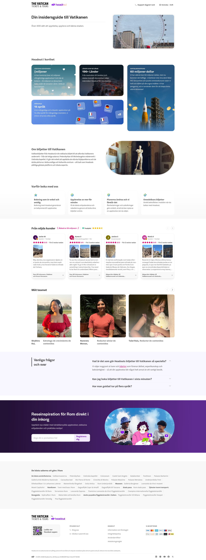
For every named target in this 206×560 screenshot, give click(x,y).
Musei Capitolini (37, 487)
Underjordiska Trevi (153, 480)
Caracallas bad (66, 480)
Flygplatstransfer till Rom (41, 491)
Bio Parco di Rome (82, 480)
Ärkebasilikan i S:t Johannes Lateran (46, 483)
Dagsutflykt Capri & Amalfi (88, 487)
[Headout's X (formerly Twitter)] (173, 557)
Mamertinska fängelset (73, 483)
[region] (103, 320)
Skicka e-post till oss (80, 534)
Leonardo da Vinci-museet (151, 483)
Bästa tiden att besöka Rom (69, 495)
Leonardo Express (78, 491)
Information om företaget (118, 530)
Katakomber (135, 476)
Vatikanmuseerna (60, 476)
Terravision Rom (61, 491)
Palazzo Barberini (161, 476)
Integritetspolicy (114, 534)
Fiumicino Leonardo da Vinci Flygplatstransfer (106, 491)
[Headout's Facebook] (169, 557)
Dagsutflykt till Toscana (111, 487)
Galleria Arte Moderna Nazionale (44, 480)
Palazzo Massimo (118, 480)
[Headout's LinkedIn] (156, 557)
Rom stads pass (139, 487)
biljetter (122, 366)
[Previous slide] (167, 290)
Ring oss (75, 530)
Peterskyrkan (75, 476)
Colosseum (104, 476)
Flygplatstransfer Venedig (41, 499)
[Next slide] (173, 228)
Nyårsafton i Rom (49, 495)
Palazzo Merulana (135, 480)
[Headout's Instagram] (160, 557)
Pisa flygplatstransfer (63, 499)
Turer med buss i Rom (66, 487)
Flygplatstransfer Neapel (153, 495)
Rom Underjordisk (105, 483)
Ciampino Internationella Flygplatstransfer (145, 491)
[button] (38, 251)
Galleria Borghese (131, 483)
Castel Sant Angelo (119, 476)
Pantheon (147, 476)
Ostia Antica (90, 483)
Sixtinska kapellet (90, 476)
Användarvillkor (114, 537)
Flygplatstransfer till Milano (129, 495)
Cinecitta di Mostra (100, 480)
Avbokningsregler (115, 541)
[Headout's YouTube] (164, 557)
